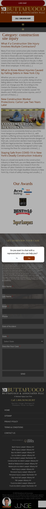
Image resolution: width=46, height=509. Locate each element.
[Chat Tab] (23, 254)
